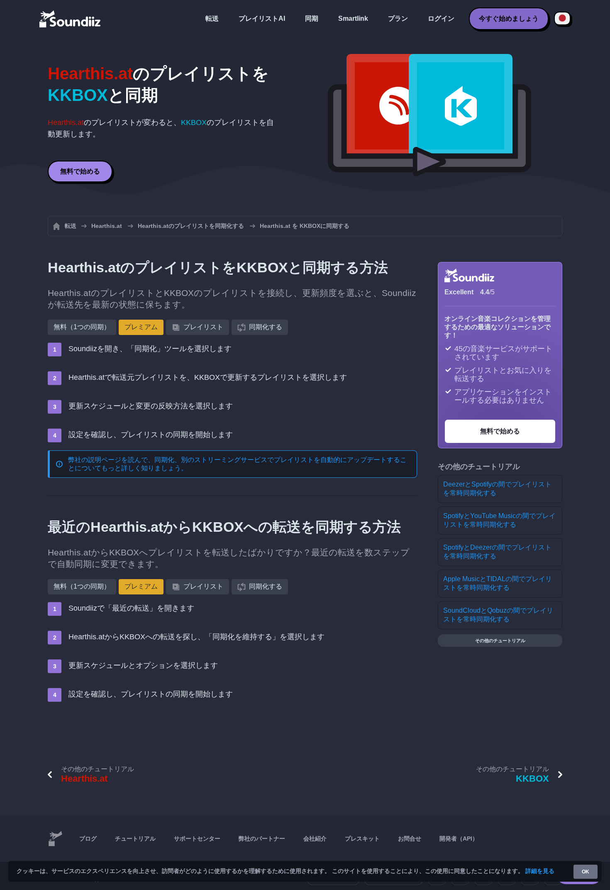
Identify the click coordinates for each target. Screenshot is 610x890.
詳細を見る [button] (539, 871)
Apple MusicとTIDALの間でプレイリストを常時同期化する (497, 583)
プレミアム (141, 326)
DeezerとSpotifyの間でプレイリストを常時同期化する (497, 488)
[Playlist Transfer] (70, 18)
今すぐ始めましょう (509, 18)
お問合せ (409, 838)
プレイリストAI (262, 18)
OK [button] (585, 872)
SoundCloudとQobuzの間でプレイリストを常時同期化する (498, 615)
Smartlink (353, 18)
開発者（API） (458, 838)
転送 (212, 18)
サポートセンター (197, 838)
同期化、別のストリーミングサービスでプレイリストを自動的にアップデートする (277, 459)
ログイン (441, 18)
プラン (398, 18)
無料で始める (80, 171)
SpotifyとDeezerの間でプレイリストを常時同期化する (497, 552)
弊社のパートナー (262, 838)
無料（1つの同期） (82, 326)
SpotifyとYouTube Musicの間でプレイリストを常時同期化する (499, 520)
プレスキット (362, 838)
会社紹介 (315, 838)
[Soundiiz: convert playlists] (55, 839)
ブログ (88, 838)
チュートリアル (135, 838)
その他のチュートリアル (500, 640)
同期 (311, 18)
